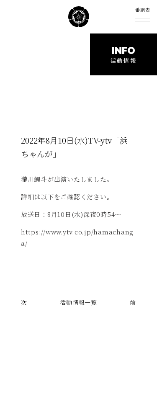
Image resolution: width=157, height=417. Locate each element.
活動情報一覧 (78, 302)
